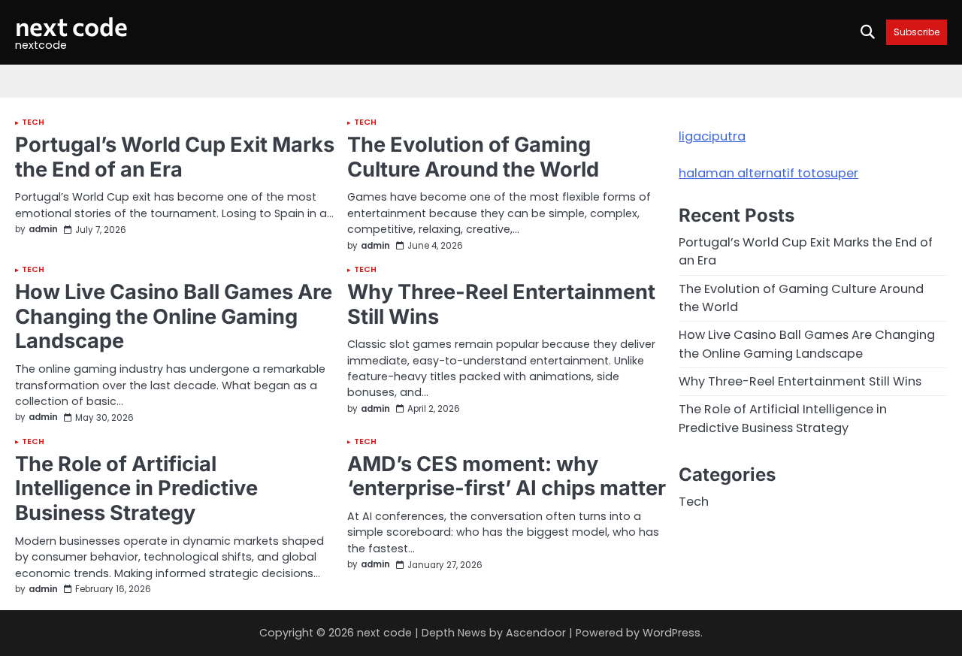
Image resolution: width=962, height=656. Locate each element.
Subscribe (916, 32)
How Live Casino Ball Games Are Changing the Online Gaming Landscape (173, 316)
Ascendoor (536, 632)
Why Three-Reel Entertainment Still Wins (501, 304)
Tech (33, 123)
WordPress (671, 632)
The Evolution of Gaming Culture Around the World (473, 157)
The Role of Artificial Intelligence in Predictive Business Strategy (136, 488)
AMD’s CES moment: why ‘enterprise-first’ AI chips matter (506, 476)
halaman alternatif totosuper (768, 173)
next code (71, 26)
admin (43, 230)
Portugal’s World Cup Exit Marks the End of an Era (174, 157)
